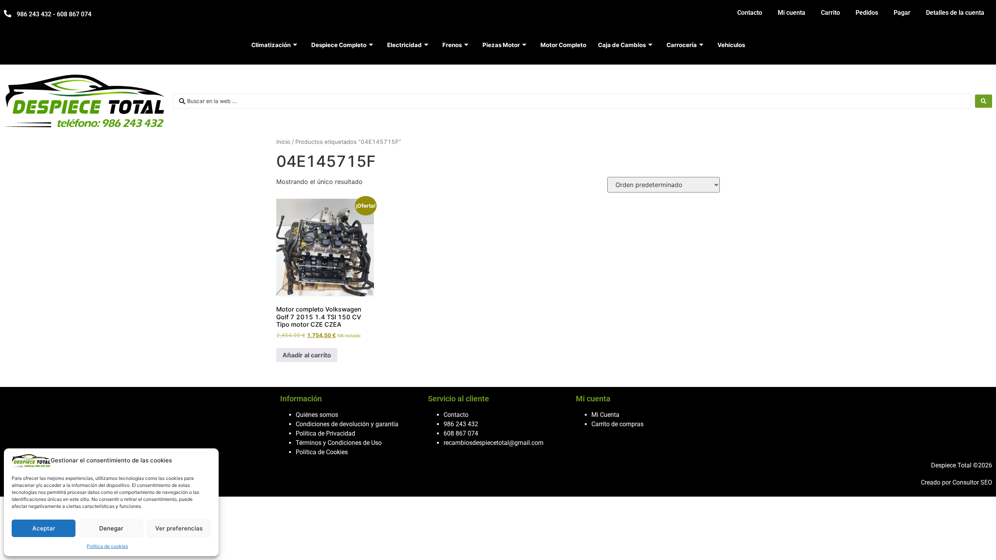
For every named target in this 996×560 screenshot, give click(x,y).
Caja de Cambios (622, 45)
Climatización (271, 45)
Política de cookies (107, 546)
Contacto (749, 12)
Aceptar (43, 528)
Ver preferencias (179, 528)
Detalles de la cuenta (955, 12)
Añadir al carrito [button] (306, 355)
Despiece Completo (338, 45)
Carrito (830, 12)
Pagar (902, 12)
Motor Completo (563, 45)
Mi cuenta (791, 12)
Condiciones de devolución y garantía (347, 424)
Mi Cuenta (605, 414)
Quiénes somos (317, 414)
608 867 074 (461, 433)
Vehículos (731, 45)
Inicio (283, 141)
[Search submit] (983, 101)
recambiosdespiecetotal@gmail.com (494, 442)
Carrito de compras (617, 424)
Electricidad (404, 45)
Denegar (111, 528)
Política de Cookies (322, 452)
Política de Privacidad (325, 433)
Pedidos (867, 12)
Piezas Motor (501, 45)
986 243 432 (461, 424)
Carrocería (681, 45)
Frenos (452, 45)
